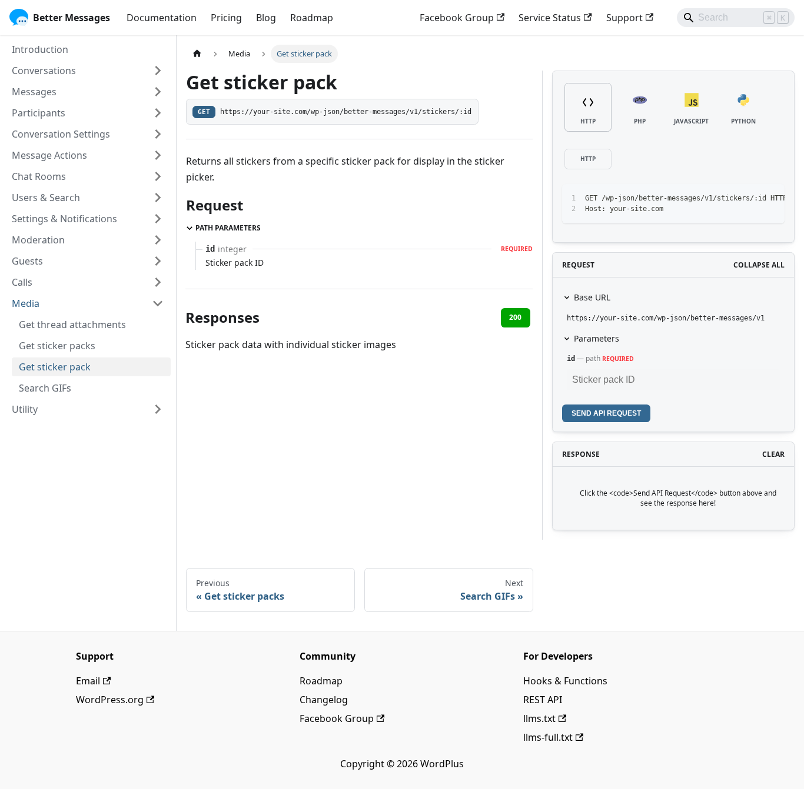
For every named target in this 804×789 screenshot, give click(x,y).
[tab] (588, 107)
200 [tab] (515, 317)
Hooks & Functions (565, 680)
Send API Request (606, 413)
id (571, 359)
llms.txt (539, 718)
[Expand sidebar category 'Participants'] (158, 112)
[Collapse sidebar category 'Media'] (158, 303)
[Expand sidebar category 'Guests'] (158, 261)
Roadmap (311, 17)
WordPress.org (110, 699)
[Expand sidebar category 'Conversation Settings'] (158, 134)
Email (88, 680)
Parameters (596, 338)
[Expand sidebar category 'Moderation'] (158, 239)
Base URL (592, 297)
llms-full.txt (548, 737)
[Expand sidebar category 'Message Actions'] (158, 155)
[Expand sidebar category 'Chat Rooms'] (158, 176)
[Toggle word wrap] (727, 199)
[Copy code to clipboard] (749, 199)
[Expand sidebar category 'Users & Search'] (158, 197)
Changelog (324, 699)
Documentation (162, 17)
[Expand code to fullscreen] (770, 199)
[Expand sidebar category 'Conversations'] (158, 70)
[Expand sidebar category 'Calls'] (158, 282)
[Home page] (197, 54)
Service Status (550, 17)
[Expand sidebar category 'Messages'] (158, 91)
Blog (266, 17)
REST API (542, 699)
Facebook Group (457, 17)
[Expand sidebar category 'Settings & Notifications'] (158, 218)
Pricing (226, 17)
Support (624, 17)
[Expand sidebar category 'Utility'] (158, 409)
